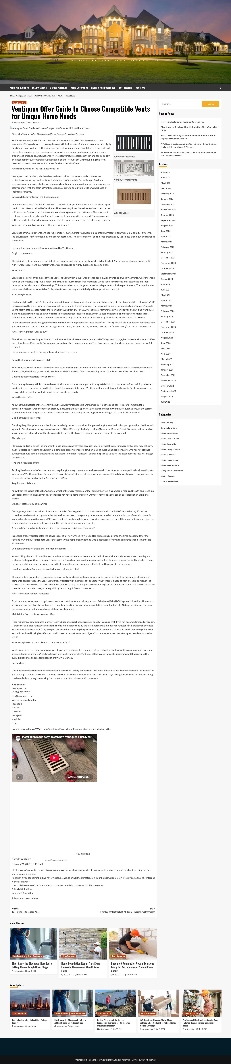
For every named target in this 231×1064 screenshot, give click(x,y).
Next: (127, 910)
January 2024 (167, 316)
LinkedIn (16, 711)
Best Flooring (125, 87)
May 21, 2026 (160, 1029)
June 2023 (166, 343)
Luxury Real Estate (169, 481)
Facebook (17, 703)
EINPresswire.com (90, 140)
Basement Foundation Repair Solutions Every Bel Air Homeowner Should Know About (132, 967)
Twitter (16, 707)
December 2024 (168, 257)
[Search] (220, 87)
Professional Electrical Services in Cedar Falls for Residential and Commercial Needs (188, 154)
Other (15, 722)
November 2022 (168, 380)
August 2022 (167, 396)
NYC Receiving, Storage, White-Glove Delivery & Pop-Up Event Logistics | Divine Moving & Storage (189, 145)
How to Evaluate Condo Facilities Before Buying (182, 122)
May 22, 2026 (117, 1029)
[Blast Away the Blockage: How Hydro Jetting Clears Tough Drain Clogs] (33, 944)
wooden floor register (70, 511)
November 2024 (168, 263)
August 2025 (167, 225)
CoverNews (137, 1059)
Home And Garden (169, 433)
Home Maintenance (19, 87)
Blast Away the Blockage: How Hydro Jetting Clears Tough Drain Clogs (32, 965)
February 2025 (167, 247)
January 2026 (167, 199)
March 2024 (166, 305)
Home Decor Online (170, 438)
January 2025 (167, 252)
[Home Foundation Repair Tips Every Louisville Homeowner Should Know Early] (83, 944)
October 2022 (167, 385)
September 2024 (168, 273)
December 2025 (168, 204)
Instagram (17, 715)
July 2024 (165, 284)
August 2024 (167, 279)
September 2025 (168, 220)
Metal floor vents (123, 261)
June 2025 (166, 231)
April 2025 (166, 236)
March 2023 (166, 359)
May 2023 (165, 348)
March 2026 (166, 188)
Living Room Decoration (103, 87)
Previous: (25, 910)
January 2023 (167, 369)
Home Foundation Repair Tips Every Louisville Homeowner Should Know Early (80, 967)
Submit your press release (25, 898)
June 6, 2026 (32, 971)
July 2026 (165, 172)
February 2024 (167, 311)
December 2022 (168, 375)
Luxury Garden (39, 87)
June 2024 (166, 289)
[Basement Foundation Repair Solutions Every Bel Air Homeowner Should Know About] (133, 944)
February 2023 (167, 364)
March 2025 (166, 241)
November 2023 (168, 327)
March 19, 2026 (82, 975)
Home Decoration (79, 87)
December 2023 (168, 321)
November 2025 (168, 209)
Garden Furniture (58, 87)
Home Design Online (170, 449)
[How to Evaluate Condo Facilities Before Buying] (30, 1003)
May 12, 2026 (203, 1029)
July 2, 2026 (32, 1026)
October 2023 (167, 332)
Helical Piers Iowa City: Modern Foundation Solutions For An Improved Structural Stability (188, 137)
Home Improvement (170, 460)
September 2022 (168, 391)
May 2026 (165, 183)
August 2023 (167, 337)
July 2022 (165, 401)
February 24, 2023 (34, 122)
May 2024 (165, 295)
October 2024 (167, 268)
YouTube (16, 719)
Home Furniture (168, 454)
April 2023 (166, 353)
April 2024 (166, 300)
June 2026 (166, 177)
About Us (140, 87)
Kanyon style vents (21, 294)
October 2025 (167, 215)
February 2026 (167, 193)
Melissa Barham (19, 122)
